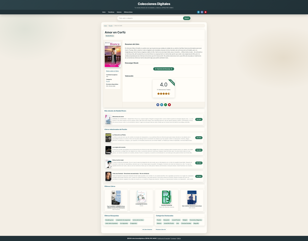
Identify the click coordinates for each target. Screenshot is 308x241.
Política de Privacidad (164, 238)
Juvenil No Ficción (169, 223)
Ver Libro (199, 119)
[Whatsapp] (165, 104)
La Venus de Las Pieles (119, 135)
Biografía (196, 223)
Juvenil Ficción (176, 220)
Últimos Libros (128, 12)
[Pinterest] (205, 12)
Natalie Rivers (110, 35)
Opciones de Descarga (163, 69)
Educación (166, 220)
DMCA (179, 238)
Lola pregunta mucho (141, 204)
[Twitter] (198, 12)
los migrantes (124, 223)
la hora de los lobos (138, 220)
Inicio (103, 12)
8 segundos (133, 223)
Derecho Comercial (166, 205)
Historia (159, 223)
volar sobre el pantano (111, 223)
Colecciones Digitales (154, 4)
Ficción (111, 25)
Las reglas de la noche (119, 147)
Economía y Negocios (196, 220)
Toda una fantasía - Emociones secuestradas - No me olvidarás (131, 173)
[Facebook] (202, 12)
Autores (119, 12)
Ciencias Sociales (186, 223)
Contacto (173, 238)
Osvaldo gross (109, 220)
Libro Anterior (148, 229)
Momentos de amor (118, 116)
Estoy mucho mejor (118, 160)
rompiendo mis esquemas (123, 220)
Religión (185, 220)
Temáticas (111, 12)
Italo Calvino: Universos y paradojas (192, 206)
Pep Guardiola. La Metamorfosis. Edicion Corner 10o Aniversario (116, 207)
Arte (177, 223)
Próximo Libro (160, 229)
